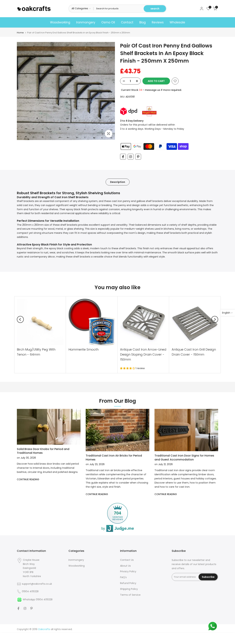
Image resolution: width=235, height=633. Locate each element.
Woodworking (60, 22)
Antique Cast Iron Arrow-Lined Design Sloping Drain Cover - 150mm (143, 354)
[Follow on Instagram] (130, 157)
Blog (142, 22)
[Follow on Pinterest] (138, 157)
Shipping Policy (129, 589)
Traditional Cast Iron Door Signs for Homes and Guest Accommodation (184, 457)
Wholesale (177, 22)
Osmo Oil (108, 22)
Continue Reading (28, 479)
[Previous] (20, 319)
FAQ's (123, 577)
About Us (125, 565)
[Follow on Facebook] (123, 157)
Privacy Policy (128, 571)
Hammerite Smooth (83, 349)
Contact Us (127, 560)
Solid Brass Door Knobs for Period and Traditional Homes (43, 451)
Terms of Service (130, 595)
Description (117, 182)
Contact (127, 22)
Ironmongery (85, 22)
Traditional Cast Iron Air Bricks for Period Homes (114, 457)
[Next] (214, 319)
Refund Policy (128, 583)
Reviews (158, 22)
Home (20, 32)
